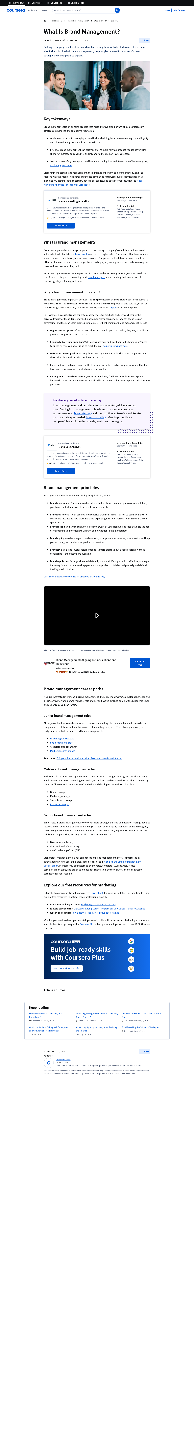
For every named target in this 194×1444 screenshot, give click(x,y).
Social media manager (61, 743)
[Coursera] (16, 10)
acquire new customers (115, 346)
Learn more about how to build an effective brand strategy (74, 576)
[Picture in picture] (137, 640)
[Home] (45, 20)
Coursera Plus (87, 924)
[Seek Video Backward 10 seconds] (64, 640)
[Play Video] (97, 615)
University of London (65, 668)
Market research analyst (62, 751)
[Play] (48, 640)
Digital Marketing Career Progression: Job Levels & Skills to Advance (109, 908)
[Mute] (56, 640)
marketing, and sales (61, 165)
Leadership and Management (76, 20)
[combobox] (80, 10)
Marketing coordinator (62, 738)
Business (55, 20)
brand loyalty (82, 254)
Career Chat (97, 893)
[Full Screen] (145, 640)
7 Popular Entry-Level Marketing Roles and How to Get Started (89, 758)
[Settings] (129, 640)
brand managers (96, 277)
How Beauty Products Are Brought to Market (95, 913)
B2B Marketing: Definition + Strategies (140, 1027)
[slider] (45, 635)
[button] (44, 10)
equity (113, 307)
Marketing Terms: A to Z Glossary (98, 904)
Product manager (59, 804)
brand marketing (96, 417)
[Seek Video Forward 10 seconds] (85, 640)
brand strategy (83, 413)
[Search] (117, 10)
